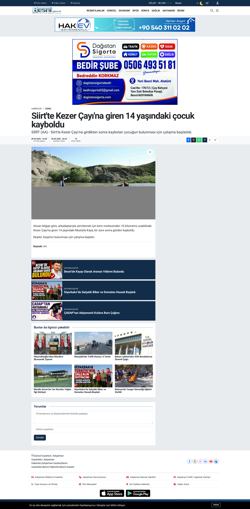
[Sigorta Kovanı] (125, 71)
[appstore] (112, 493)
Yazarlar (76, 3)
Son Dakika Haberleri (139, 484)
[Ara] (212, 11)
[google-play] (138, 493)
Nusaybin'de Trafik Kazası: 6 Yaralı (92, 356)
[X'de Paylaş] (193, 140)
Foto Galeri (41, 3)
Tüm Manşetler (89, 484)
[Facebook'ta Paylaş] (188, 140)
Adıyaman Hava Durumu (94, 477)
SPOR (135, 10)
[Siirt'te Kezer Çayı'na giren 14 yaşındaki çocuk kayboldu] (93, 183)
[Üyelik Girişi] (216, 3)
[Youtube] (210, 461)
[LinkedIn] (205, 461)
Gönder (40, 437)
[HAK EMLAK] (125, 25)
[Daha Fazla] (204, 140)
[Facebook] (189, 461)
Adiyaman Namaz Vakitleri (143, 477)
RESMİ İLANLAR (95, 10)
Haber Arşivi (183, 484)
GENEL (48, 108)
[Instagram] (200, 461)
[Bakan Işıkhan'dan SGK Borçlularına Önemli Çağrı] (134, 342)
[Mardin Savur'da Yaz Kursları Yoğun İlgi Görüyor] (53, 375)
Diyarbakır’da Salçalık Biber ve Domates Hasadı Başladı (90, 390)
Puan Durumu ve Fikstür (46, 484)
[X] (194, 461)
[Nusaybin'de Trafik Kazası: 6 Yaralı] (93, 342)
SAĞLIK (156, 10)
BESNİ (180, 10)
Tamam (216, 505)
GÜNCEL (111, 10)
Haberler (36, 108)
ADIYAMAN (168, 10)
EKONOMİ (124, 10)
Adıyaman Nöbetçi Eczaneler (49, 477)
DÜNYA (145, 10)
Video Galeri (59, 3)
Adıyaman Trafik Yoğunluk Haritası (194, 477)
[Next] (216, 461)
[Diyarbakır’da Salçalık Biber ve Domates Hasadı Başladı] (93, 375)
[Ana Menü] (217, 11)
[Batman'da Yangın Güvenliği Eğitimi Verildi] (134, 375)
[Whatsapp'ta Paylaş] (199, 140)
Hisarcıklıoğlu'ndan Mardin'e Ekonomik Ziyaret (48, 358)
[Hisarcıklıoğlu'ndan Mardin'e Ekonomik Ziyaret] (53, 342)
